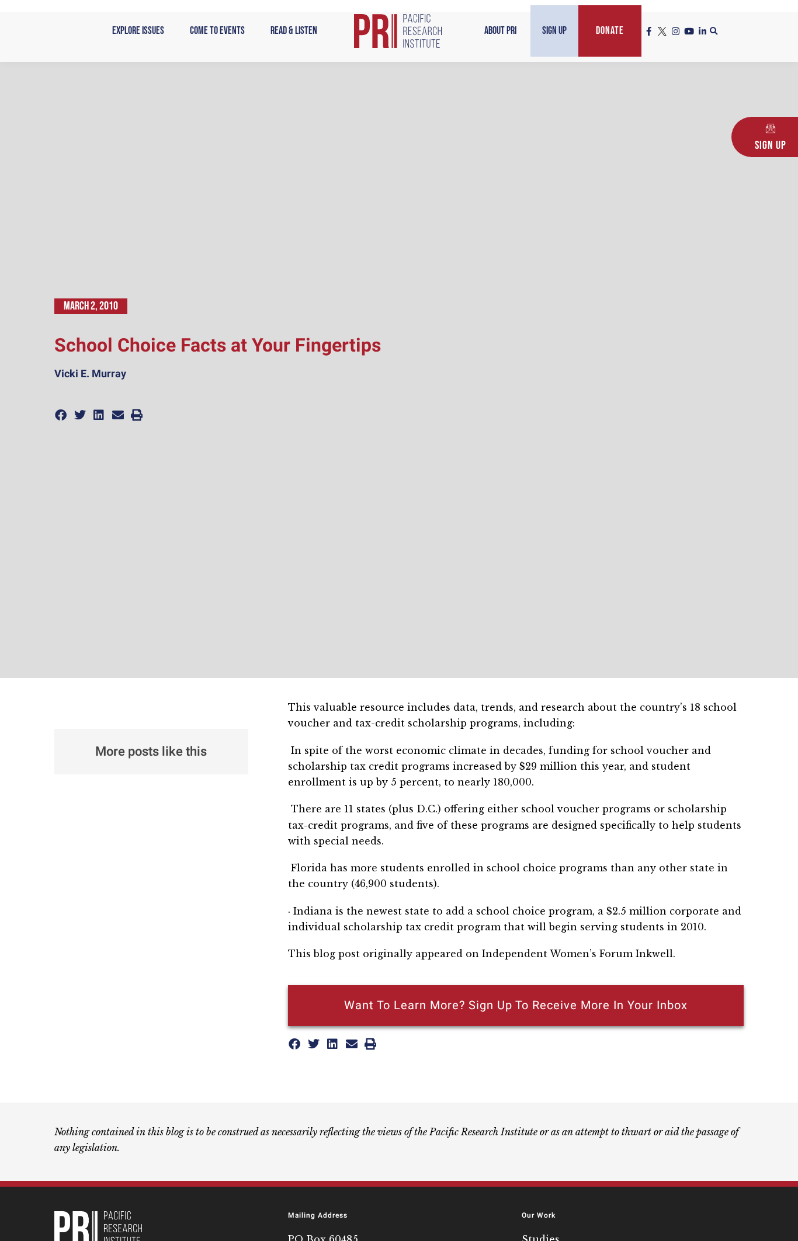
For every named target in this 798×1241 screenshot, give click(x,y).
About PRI (500, 31)
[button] (714, 32)
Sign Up (554, 31)
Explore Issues (138, 31)
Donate (610, 31)
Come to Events (217, 31)
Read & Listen (293, 31)
